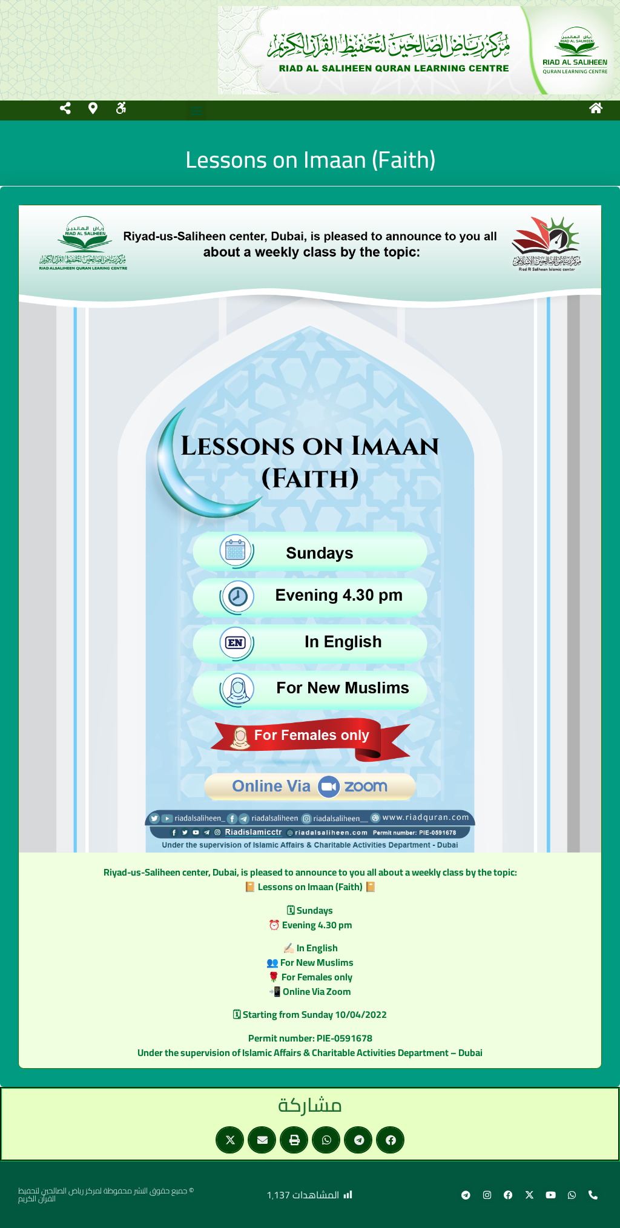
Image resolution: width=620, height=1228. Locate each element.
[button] (196, 110)
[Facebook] (508, 1195)
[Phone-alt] (593, 1195)
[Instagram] (487, 1195)
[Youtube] (550, 1195)
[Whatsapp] (571, 1195)
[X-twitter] (529, 1195)
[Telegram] (466, 1195)
